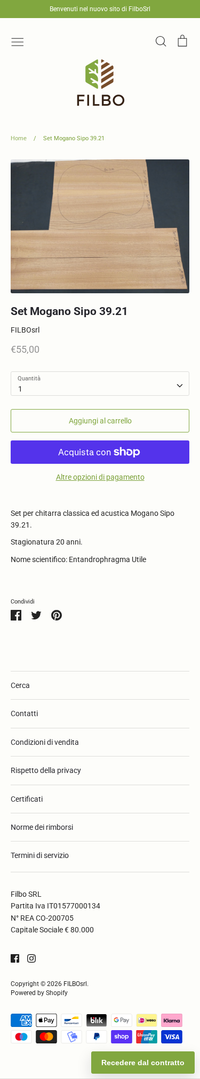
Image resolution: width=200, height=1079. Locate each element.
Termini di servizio (40, 855)
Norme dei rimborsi (42, 827)
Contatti (24, 713)
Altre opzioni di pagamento (100, 477)
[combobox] (100, 383)
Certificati (27, 799)
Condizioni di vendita (45, 742)
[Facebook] (11, 957)
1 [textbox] (20, 389)
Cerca (20, 685)
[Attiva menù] (18, 41)
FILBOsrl (25, 330)
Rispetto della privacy (46, 770)
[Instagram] (27, 957)
